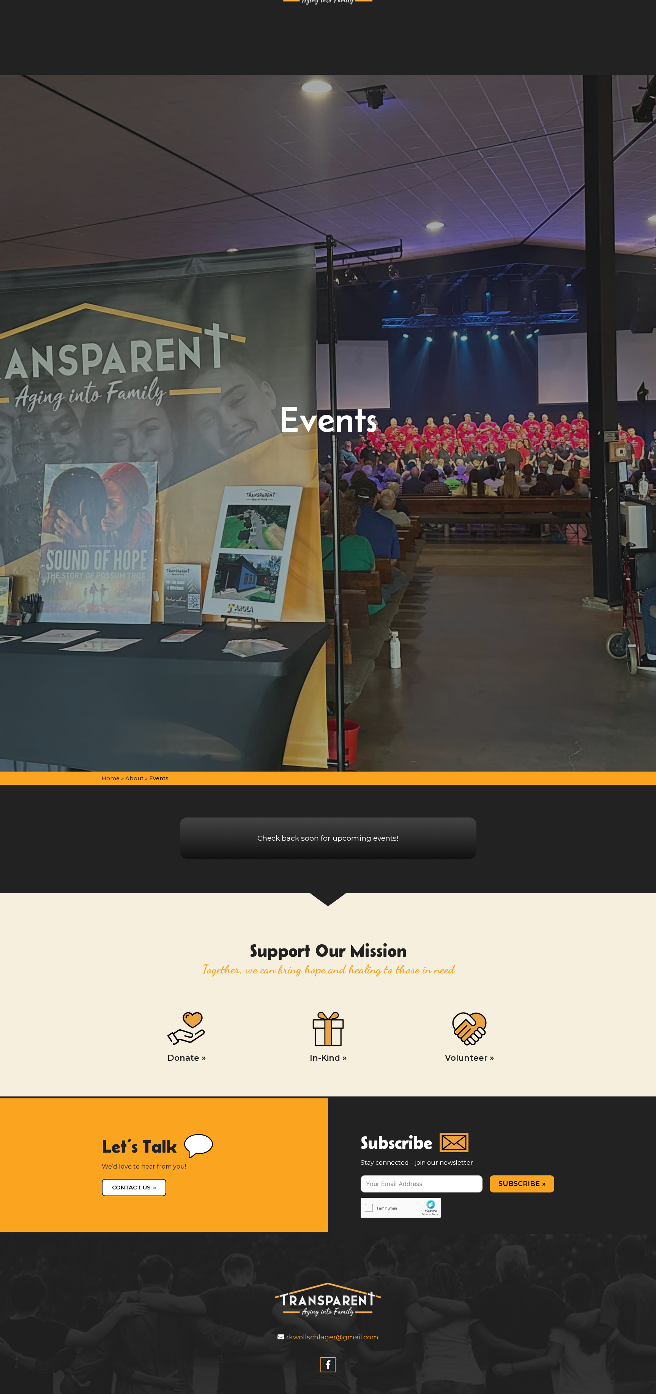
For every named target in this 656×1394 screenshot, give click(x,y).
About (134, 778)
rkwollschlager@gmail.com (331, 1337)
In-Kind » (328, 1058)
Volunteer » (469, 1058)
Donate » (186, 1058)
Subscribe (519, 1184)
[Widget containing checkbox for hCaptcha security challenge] (401, 1208)
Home (111, 778)
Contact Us (131, 1187)
